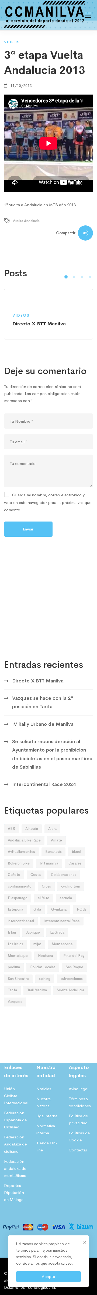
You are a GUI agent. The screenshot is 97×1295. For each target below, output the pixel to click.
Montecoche (62, 944)
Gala (37, 909)
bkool (76, 851)
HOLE (81, 909)
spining (44, 978)
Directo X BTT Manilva (38, 681)
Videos (12, 42)
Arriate (56, 840)
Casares (74, 863)
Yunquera (15, 1001)
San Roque (74, 967)
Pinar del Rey (74, 955)
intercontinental (21, 921)
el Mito (43, 898)
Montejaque (18, 955)
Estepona (15, 909)
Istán (12, 932)
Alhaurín (31, 828)
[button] (66, 277)
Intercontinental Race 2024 (44, 784)
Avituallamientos (21, 851)
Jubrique (33, 932)
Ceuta (35, 874)
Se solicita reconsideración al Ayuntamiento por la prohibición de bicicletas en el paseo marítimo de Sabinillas (52, 754)
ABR (11, 828)
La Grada (57, 932)
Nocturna (45, 955)
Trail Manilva (37, 990)
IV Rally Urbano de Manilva (43, 724)
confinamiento (20, 886)
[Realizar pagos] (48, 1220)
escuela (66, 898)
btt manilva (49, 863)
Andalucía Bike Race (24, 840)
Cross (46, 886)
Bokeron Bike (19, 863)
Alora (52, 828)
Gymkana (59, 909)
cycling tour (70, 886)
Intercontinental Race (62, 921)
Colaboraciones (63, 874)
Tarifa (12, 990)
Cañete (14, 874)
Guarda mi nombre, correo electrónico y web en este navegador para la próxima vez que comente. (47, 502)
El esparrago (17, 898)
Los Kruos (15, 944)
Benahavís (53, 851)
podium (14, 967)
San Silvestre (18, 978)
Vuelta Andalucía (26, 221)
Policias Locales (43, 967)
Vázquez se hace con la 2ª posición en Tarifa (42, 702)
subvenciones (72, 978)
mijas (37, 944)
